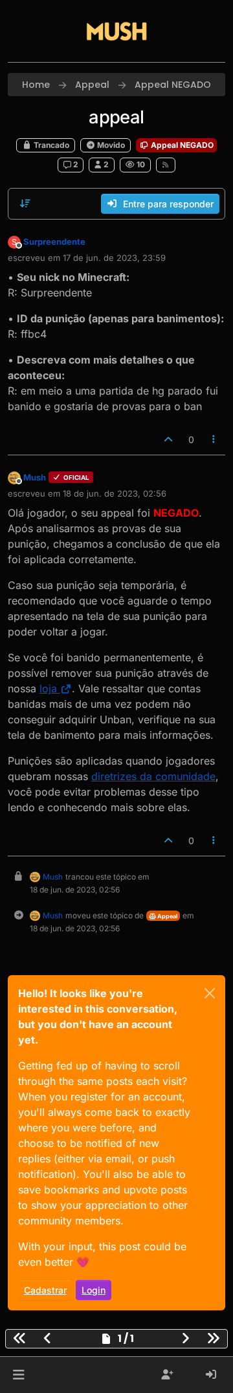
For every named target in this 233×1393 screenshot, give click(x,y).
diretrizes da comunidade (153, 776)
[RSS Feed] (166, 165)
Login (93, 1290)
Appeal (166, 916)
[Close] (209, 993)
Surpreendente (54, 241)
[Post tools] (214, 439)
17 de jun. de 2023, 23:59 (114, 258)
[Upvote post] (168, 439)
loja (48, 688)
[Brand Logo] (116, 30)
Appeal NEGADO (181, 145)
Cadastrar (45, 1290)
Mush (34, 477)
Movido (110, 145)
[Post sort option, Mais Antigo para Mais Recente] (25, 203)
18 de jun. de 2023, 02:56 (114, 493)
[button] (18, 1375)
